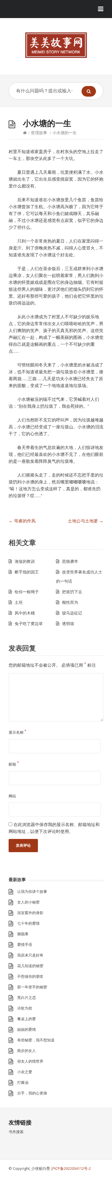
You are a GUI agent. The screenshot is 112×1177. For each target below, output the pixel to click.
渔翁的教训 (25, 561)
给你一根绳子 (27, 591)
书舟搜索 (16, 1131)
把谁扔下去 (72, 591)
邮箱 (14, 764)
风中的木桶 (25, 613)
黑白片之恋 (26, 997)
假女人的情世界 (30, 1061)
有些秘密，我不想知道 (36, 1040)
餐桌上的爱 (26, 1018)
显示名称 (17, 732)
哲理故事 (39, 132)
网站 (12, 796)
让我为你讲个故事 (32, 891)
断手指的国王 (27, 572)
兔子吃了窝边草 (29, 623)
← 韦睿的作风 (22, 521)
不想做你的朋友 (30, 976)
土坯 (19, 602)
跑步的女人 (26, 1050)
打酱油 (22, 1082)
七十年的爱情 (28, 923)
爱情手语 (24, 944)
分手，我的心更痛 (32, 1093)
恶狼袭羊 (70, 561)
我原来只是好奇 (30, 955)
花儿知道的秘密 (30, 965)
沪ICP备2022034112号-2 (71, 1168)
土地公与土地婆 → (85, 521)
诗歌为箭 (24, 1008)
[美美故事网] (56, 45)
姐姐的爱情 (26, 1029)
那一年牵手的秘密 (32, 986)
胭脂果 (22, 933)
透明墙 (68, 623)
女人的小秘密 (28, 902)
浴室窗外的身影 (30, 912)
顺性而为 (70, 602)
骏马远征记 (72, 613)
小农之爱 (24, 1071)
